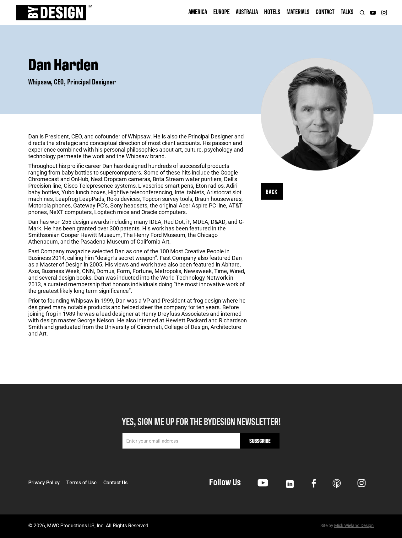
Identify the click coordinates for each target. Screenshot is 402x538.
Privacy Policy (44, 482)
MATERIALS (297, 11)
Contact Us (115, 482)
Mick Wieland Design (354, 525)
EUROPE (221, 11)
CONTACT (325, 11)
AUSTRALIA (247, 11)
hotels (272, 11)
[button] (197, 12)
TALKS (347, 11)
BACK (272, 191)
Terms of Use (81, 482)
